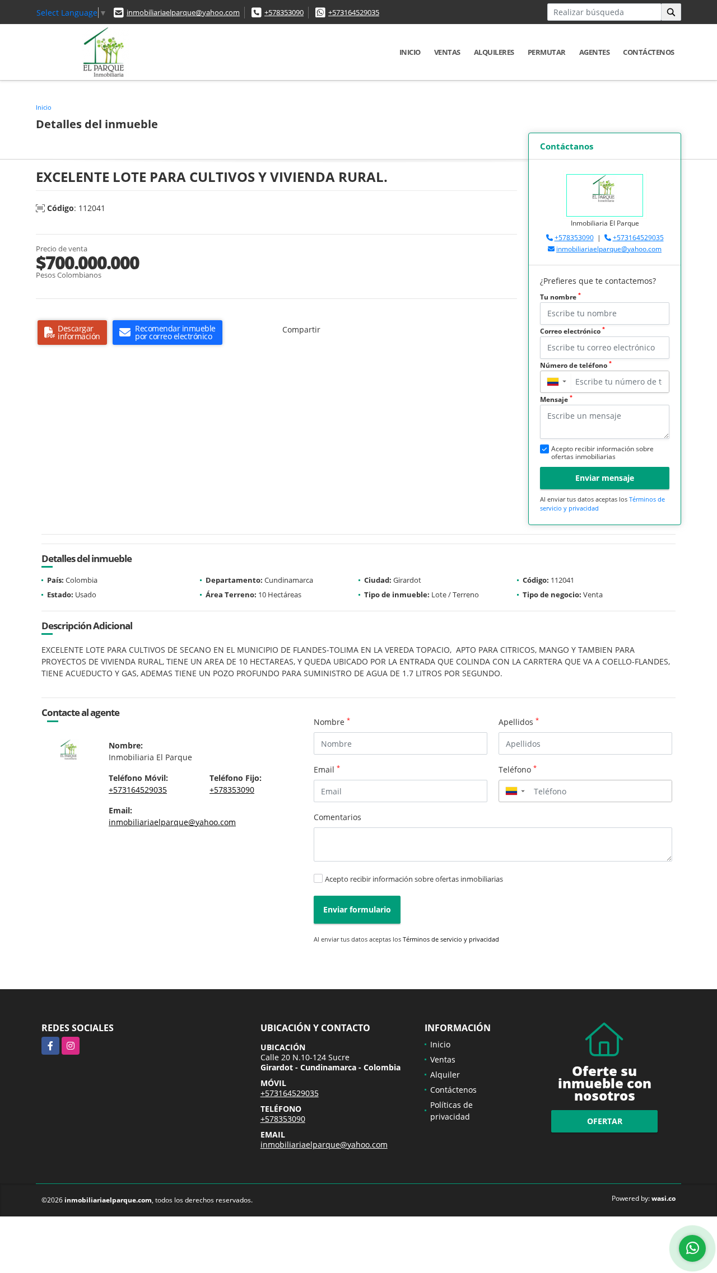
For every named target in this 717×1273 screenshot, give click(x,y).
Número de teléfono (576, 365)
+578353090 (284, 12)
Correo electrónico (572, 331)
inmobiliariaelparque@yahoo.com (183, 12)
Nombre (332, 721)
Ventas (447, 52)
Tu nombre (560, 297)
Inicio (410, 52)
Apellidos (519, 721)
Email (327, 769)
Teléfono (518, 769)
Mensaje (556, 399)
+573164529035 (353, 12)
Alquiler (445, 1074)
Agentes (594, 52)
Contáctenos (648, 52)
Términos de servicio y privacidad (451, 939)
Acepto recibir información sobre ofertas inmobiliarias (414, 879)
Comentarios (337, 817)
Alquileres (494, 52)
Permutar (547, 52)
